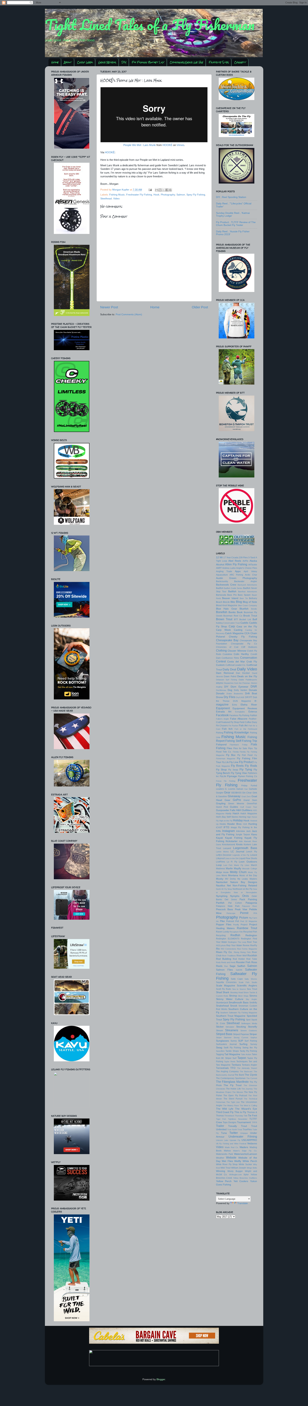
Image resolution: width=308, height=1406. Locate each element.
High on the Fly (225, 821)
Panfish (220, 902)
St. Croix (220, 1023)
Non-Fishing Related (245, 885)
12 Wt (219, 557)
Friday (244, 785)
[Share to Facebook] (167, 190)
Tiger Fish (221, 1119)
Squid (254, 1019)
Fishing (219, 732)
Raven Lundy (222, 932)
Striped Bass (224, 1034)
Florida (236, 752)
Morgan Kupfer (121, 189)
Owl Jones (231, 899)
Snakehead (222, 1005)
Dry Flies (229, 697)
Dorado (220, 693)
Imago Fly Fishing (240, 827)
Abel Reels (234, 561)
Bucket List (245, 619)
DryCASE (240, 697)
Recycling (221, 935)
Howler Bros (234, 824)
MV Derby (230, 879)
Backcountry (222, 581)
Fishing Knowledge (236, 732)
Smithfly (253, 1002)
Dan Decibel (243, 673)
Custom (220, 665)
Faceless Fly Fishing (239, 715)
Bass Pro (232, 595)
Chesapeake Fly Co (244, 643)
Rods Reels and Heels (226, 962)
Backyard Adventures (247, 585)
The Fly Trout (233, 1085)
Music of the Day (248, 875)
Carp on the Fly (247, 626)
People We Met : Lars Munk (139, 145)
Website (231, 1157)
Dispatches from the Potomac (237, 683)
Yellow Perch (224, 1181)
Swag (219, 1047)
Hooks (223, 824)
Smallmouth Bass (238, 1002)
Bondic (254, 609)
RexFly (253, 945)
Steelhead (106, 198)
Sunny (233, 1041)
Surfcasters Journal (226, 1044)
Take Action (246, 1054)
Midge (219, 872)
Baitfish (232, 591)
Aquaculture (222, 575)
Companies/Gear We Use (186, 62)
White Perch (250, 1161)
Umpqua (244, 1133)
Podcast (230, 921)
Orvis (245, 895)
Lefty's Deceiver (224, 855)
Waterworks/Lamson (245, 1154)
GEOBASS (236, 792)
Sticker (220, 1026)
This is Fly (240, 1112)
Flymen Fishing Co (247, 776)
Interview (240, 831)
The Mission (237, 1092)
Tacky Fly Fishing (248, 1051)
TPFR (254, 1122)
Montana (233, 875)
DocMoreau (221, 690)
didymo (219, 683)
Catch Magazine (234, 633)
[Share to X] (163, 190)
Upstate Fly (235, 1140)
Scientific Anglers (247, 985)
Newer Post (109, 307)
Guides (234, 807)
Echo (234, 705)
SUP (240, 1040)
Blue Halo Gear (226, 608)
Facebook (222, 715)
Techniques (242, 1061)
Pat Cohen (235, 903)
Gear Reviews (107, 62)
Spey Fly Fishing (195, 194)
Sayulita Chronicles (226, 982)
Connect (240, 62)
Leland (253, 855)
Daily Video (247, 669)
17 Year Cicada (230, 557)
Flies (229, 748)
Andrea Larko (229, 568)
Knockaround (228, 844)
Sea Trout (252, 989)
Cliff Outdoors (249, 647)
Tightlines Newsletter (237, 1119)
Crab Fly (252, 661)
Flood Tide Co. (224, 752)
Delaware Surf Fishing (226, 680)
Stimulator (230, 1027)
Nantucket (221, 882)
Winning (220, 1171)
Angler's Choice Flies (246, 568)
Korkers (247, 844)
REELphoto (221, 945)
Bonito (232, 612)
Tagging (220, 1054)
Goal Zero (246, 796)
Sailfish (241, 966)
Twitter (233, 1132)
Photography (168, 194)
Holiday (238, 820)
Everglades (240, 712)
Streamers (231, 1030)
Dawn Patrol (230, 676)
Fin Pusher (233, 726)
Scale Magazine (225, 985)
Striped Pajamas (241, 1034)
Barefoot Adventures (247, 591)
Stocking (241, 1026)
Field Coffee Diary (248, 722)
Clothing (221, 650)
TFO (232, 1068)
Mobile (226, 872)
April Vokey (250, 571)
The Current (251, 1078)
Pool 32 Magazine (248, 921)
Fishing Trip (249, 740)
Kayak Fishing (233, 838)
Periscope (231, 913)
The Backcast (246, 1071)
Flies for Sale (240, 748)
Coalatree (227, 654)
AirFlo (245, 561)
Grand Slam (250, 800)
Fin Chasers (222, 725)
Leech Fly (251, 851)
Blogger (160, 1379)
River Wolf (242, 955)
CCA (247, 633)
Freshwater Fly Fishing (139, 194)
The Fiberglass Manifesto (232, 1081)
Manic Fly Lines (242, 865)
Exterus (252, 711)
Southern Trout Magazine (231, 1016)
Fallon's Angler (222, 719)
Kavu (254, 834)
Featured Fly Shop (230, 722)
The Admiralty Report (247, 1068)
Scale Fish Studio (248, 982)
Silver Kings (243, 996)
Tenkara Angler (249, 1065)
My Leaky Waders (247, 879)
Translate (242, 1203)
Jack (248, 831)
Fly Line (233, 762)
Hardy (228, 813)
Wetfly (237, 1161)
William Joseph (238, 1168)
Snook (233, 1005)
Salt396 (239, 970)
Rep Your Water (234, 945)
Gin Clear (247, 792)
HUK (245, 824)
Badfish (219, 588)
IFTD (226, 827)
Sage (232, 966)
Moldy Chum (238, 872)
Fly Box (230, 755)
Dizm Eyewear (239, 686)
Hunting (252, 824)
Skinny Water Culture (229, 999)
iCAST (219, 827)
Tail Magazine (232, 1054)
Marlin (229, 868)
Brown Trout (224, 619)
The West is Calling (248, 1105)
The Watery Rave (231, 1105)
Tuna (224, 1133)
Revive (246, 945)
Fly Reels (237, 765)
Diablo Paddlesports (248, 680)
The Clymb (251, 1074)
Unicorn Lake (222, 1140)
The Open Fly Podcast (235, 1095)
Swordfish (220, 1051)
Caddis (244, 622)
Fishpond (221, 744)
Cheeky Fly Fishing (243, 636)
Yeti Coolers (240, 1181)
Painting (252, 899)
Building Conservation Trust (228, 623)
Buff (255, 619)
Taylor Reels (229, 1061)
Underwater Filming (243, 1136)
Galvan (239, 789)
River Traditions (229, 956)
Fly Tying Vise (239, 773)
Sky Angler (251, 999)
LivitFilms (220, 862)
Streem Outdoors (248, 1030)
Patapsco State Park (228, 906)
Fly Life (225, 762)
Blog (239, 601)
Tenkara (236, 1064)
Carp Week (85, 62)
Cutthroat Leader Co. (235, 665)
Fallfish (253, 715)
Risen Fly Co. (224, 952)
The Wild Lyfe (224, 1108)
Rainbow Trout (247, 928)
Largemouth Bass (245, 848)
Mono (224, 875)
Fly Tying (246, 769)
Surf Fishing (251, 1041)
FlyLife (223, 776)
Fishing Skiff (233, 740)
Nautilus (220, 885)
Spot (248, 1019)
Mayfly (237, 868)
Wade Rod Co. (231, 1147)
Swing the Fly (249, 1047)
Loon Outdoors (248, 861)
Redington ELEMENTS (227, 938)
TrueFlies (247, 1129)
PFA (255, 913)
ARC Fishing (236, 575)
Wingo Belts (252, 1168)
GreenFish (252, 803)
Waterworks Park (224, 1154)
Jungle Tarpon (243, 834)
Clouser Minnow (237, 650)
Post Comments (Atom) (129, 314)
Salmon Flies (224, 969)
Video (116, 198)
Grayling (220, 803)
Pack (242, 899)
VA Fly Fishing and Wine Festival (231, 1144)
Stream (219, 1030)
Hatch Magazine (248, 813)
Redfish (235, 935)
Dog (230, 690)
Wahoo (227, 1150)
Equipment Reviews (245, 708)
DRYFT (248, 697)
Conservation (248, 657)
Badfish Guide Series (233, 588)
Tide (245, 1116)
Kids (241, 841)
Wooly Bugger (235, 1171)
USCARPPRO (249, 1140)
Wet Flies (227, 1161)
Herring (242, 817)
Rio (218, 948)
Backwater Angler (245, 581)
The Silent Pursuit (233, 1098)
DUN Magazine (242, 701)
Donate (253, 690)
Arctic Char (251, 575)
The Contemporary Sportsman (231, 1078)
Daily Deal (229, 669)
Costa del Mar (236, 661)
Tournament (244, 1122)
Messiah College (249, 868)
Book (240, 612)
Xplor (246, 1174)
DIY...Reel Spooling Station (231, 197)
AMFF (219, 568)
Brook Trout (250, 615)
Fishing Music (117, 194)
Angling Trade (224, 571)
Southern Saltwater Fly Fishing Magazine (238, 1013)
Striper (253, 1034)
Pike (222, 921)
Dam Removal (225, 673)
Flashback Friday (239, 745)
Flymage (232, 776)
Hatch (236, 813)
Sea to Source (239, 989)
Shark (226, 992)
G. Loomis (230, 789)
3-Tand (251, 557)
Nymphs (234, 896)
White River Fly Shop (227, 1164)
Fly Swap (233, 770)
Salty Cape (237, 979)
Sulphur (253, 1037)
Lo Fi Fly (232, 862)
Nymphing (221, 896)
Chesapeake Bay (227, 640)
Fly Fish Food (245, 755)
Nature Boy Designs (243, 882)
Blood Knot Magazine (226, 605)
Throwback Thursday (233, 1116)
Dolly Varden (240, 690)
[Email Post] (150, 189)
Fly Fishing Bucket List (148, 62)
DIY (124, 62)
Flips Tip (252, 748)
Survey (253, 1044)
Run (226, 966)
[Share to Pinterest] (170, 190)
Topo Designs (229, 1122)
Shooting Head (236, 992)
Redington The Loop (237, 942)
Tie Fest (252, 1115)
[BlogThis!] (160, 190)
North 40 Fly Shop (224, 889)
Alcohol (220, 564)
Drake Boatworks (235, 693)
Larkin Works (222, 852)
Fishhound (252, 729)
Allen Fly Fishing (236, 564)
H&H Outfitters (244, 810)
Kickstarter (232, 841)
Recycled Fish (250, 932)
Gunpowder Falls (225, 810)
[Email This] (156, 190)
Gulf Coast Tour (248, 807)
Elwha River (249, 704)
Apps (238, 571)
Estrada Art (224, 711)
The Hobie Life (233, 1089)
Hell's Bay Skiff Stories (227, 817)
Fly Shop (221, 769)
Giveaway (234, 796)
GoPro (237, 799)
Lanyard (227, 848)
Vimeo (180, 145)
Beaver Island (230, 598)
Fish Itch (227, 729)
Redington (251, 935)
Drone (219, 697)
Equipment (223, 708)
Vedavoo (252, 1143)
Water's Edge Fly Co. (245, 1151)
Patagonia (251, 902)
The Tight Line (233, 1102)
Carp (232, 626)
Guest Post (222, 807)
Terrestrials (222, 1068)
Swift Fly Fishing (232, 1047)
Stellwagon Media (249, 1023)
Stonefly (252, 1026)
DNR (254, 686)
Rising (236, 952)
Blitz (232, 602)
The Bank (239, 1075)
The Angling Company (227, 1071)
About (68, 62)
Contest (221, 661)
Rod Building (223, 959)
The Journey (247, 1089)
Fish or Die (240, 729)
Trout (244, 1126)
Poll (237, 921)
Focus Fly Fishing (225, 781)
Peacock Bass (224, 909)
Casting (238, 630)
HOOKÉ (167, 145)
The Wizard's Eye (246, 1108)
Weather (220, 1158)
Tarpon (241, 1057)
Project (244, 924)
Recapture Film (236, 932)
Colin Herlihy (241, 654)
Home (55, 62)
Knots (239, 844)
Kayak (219, 838)
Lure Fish (227, 865)
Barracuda (221, 595)
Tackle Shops (232, 1051)
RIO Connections (228, 949)
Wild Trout (225, 1168)
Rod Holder (239, 959)
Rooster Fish (243, 962)
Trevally (232, 1126)
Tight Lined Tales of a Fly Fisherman (150, 24)
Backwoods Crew (226, 584)
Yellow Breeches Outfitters (245, 1178)
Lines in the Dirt (231, 858)
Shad (219, 992)
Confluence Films (230, 658)
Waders (244, 1147)
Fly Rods (251, 765)
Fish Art (243, 725)
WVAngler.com (235, 1175)
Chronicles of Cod (227, 647)
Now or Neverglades (245, 892)
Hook (156, 194)
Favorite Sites (219, 62)
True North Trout (234, 1129)
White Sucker (245, 1164)
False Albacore (238, 718)
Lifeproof (220, 858)
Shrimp (233, 995)
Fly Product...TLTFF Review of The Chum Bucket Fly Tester (236, 223)
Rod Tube (251, 959)
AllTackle (252, 564)
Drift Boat (251, 693)
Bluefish (244, 608)
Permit (244, 912)
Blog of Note (250, 602)
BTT (236, 619)
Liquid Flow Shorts (248, 858)
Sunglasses (222, 1040)
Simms (253, 995)
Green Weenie (236, 803)
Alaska (253, 561)
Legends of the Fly (240, 855)
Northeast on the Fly (242, 889)
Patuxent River (249, 906)
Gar (246, 789)
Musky (219, 878)
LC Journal (237, 851)
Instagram (228, 830)
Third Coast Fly (225, 1112)
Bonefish (221, 612)
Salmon (180, 194)
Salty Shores (251, 979)
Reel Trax (252, 942)
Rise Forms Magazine (247, 949)
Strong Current (241, 1037)
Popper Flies (223, 924)
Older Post (200, 307)
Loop (219, 865)
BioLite (226, 602)
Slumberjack (222, 1002)
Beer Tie (244, 598)
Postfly (236, 925)
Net (229, 885)
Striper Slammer (224, 1037)
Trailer (220, 1125)
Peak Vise (241, 909)
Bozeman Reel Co (232, 616)
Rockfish (252, 955)
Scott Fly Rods (223, 989)
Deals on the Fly (247, 676)
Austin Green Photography (236, 578)
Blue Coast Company (247, 605)
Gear (227, 792)
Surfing (243, 1044)
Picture (243, 917)
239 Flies (243, 557)
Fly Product (246, 762)
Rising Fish (245, 952)
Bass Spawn (244, 595)
